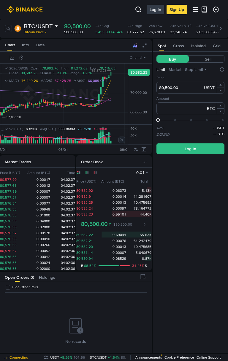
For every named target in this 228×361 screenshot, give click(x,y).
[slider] (190, 119)
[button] (220, 85)
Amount (162, 98)
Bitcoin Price (34, 32)
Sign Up (177, 9)
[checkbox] (21, 287)
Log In (155, 9)
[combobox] (138, 57)
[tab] (10, 45)
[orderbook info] (144, 224)
